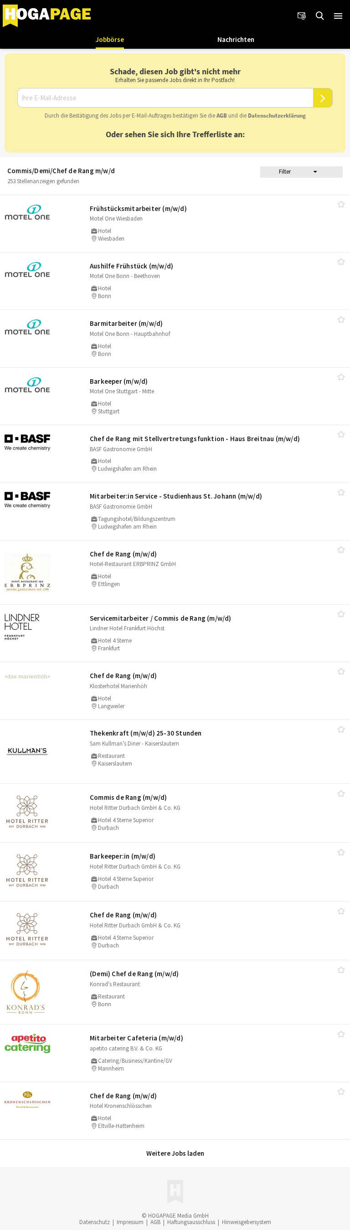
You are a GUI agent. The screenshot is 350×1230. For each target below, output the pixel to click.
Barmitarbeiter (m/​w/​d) (126, 323)
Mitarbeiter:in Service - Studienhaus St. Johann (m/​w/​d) (176, 496)
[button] (338, 16)
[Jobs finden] (320, 16)
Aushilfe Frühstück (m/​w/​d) (131, 266)
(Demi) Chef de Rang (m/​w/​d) (134, 973)
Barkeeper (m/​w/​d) (119, 381)
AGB (221, 115)
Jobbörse (110, 39)
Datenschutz (94, 1222)
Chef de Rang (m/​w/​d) (123, 554)
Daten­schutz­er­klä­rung (277, 115)
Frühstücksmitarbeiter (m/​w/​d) (138, 208)
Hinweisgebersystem (246, 1222)
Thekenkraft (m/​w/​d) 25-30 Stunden (146, 733)
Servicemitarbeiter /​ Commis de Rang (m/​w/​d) (161, 618)
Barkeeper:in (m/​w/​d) (122, 856)
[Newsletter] (302, 16)
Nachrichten (235, 39)
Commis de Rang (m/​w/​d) (128, 797)
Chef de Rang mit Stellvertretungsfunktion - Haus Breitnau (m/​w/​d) (195, 438)
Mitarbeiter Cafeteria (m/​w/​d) (136, 1038)
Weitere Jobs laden (175, 1153)
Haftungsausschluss (191, 1222)
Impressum (130, 1222)
